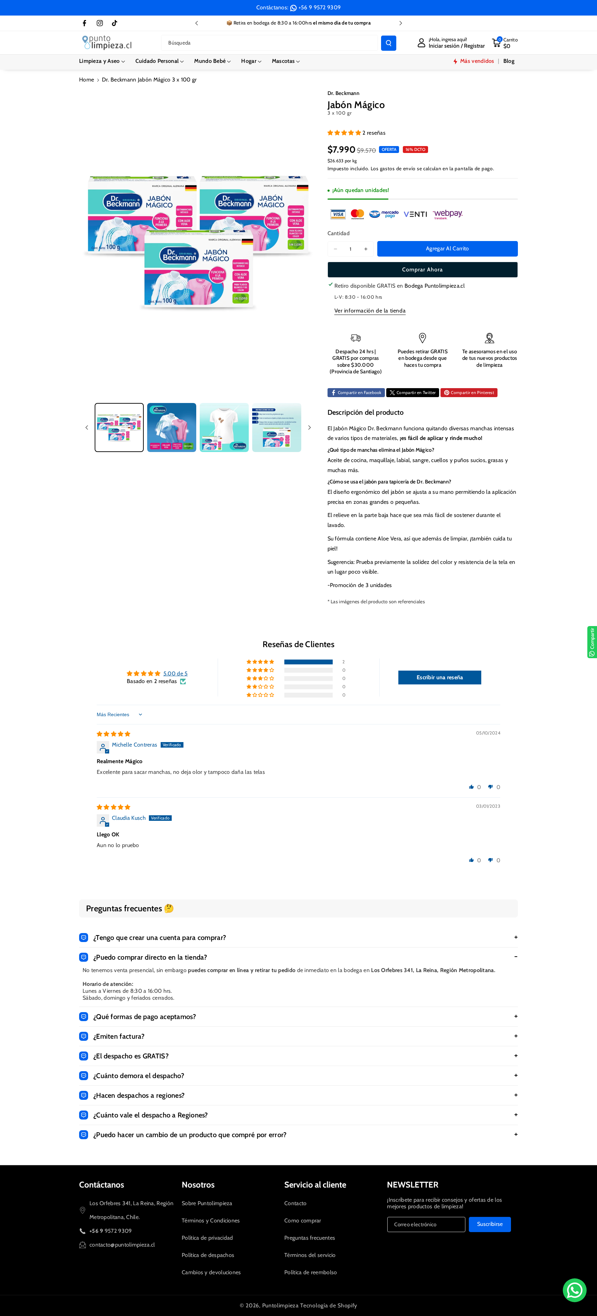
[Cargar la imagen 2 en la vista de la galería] (171, 427)
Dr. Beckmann (344, 93)
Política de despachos (208, 1255)
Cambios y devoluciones (211, 1272)
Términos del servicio (309, 1255)
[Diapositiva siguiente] (400, 23)
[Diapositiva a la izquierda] (86, 427)
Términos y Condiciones (211, 1220)
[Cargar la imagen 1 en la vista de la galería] (119, 427)
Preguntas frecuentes (309, 1238)
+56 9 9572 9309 (319, 7)
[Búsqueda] (388, 43)
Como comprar (302, 1220)
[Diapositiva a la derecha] (309, 427)
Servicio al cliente (315, 1185)
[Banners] (397, 214)
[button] (102, 61)
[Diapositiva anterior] (196, 23)
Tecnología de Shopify (328, 1305)
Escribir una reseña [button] (440, 677)
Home (86, 79)
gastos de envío (398, 168)
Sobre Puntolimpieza (207, 1203)
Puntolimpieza (280, 1305)
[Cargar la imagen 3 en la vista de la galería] (224, 427)
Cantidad (339, 233)
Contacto (295, 1203)
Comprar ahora (422, 269)
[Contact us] (575, 1290)
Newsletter (412, 1185)
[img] (114, 734)
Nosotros (198, 1185)
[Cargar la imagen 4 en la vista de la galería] (276, 427)
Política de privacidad (207, 1238)
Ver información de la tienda (370, 310)
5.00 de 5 (175, 673)
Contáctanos (101, 1185)
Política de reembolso (310, 1272)
